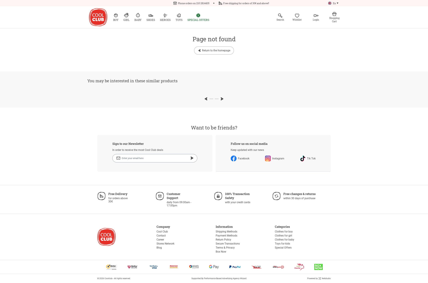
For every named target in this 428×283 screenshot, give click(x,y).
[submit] (192, 158)
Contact (161, 235)
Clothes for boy (284, 231)
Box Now (221, 251)
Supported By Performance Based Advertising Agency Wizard (218, 278)
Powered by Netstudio (319, 278)
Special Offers (283, 247)
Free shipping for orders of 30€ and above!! (246, 3)
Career (160, 239)
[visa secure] (154, 267)
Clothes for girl (283, 235)
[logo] (98, 17)
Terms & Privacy (225, 247)
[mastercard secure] (174, 267)
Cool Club (162, 231)
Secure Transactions (228, 243)
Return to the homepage (216, 50)
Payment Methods (226, 235)
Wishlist (297, 19)
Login (316, 19)
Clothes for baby (284, 239)
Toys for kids (282, 243)
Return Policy (223, 239)
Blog (159, 247)
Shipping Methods (226, 231)
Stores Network (165, 243)
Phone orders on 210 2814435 (193, 3)
